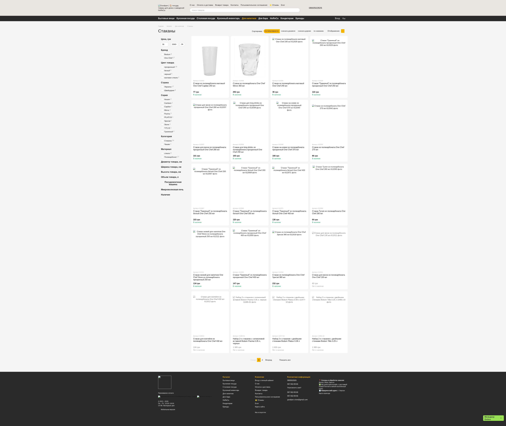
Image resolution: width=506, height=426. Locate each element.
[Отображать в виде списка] (346, 31)
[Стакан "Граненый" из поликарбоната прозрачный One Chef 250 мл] (329, 57)
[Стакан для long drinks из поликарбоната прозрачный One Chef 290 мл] (250, 121)
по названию (319, 31)
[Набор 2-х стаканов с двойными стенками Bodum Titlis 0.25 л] (329, 313)
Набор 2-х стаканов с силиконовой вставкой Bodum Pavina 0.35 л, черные (248, 341)
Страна (165, 82)
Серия (164, 95)
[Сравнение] (332, 8)
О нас (192, 5)
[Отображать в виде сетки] (342, 31)
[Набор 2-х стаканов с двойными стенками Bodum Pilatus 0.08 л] (289, 313)
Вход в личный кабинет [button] (264, 380)
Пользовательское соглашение (254, 5)
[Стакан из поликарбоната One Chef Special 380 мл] (289, 249)
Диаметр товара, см (171, 162)
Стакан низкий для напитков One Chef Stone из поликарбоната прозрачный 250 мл (208, 277)
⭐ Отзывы (274, 5)
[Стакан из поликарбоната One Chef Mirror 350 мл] (250, 57)
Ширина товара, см (171, 167)
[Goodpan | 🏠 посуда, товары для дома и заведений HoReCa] (164, 382)
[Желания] (339, 8)
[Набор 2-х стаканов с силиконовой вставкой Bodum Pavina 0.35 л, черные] (250, 313)
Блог (283, 5)
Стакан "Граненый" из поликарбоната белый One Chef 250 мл (210, 212)
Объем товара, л (170, 177)
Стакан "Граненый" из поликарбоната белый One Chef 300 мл (250, 212)
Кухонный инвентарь (228, 18)
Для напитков (249, 18)
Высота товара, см (171, 172)
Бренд (164, 50)
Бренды (300, 18)
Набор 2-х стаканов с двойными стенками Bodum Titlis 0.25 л (326, 340)
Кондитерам (287, 18)
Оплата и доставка (205, 5)
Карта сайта (260, 407)
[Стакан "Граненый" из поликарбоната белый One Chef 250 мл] (210, 185)
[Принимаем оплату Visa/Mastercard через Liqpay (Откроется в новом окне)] (177, 396)
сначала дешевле (288, 31)
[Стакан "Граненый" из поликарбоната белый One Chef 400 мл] (289, 185)
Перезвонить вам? (294, 388)
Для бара (263, 18)
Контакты (235, 5)
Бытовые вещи (166, 18)
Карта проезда (324, 393)
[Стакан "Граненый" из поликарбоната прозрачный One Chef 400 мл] (250, 249)
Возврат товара (221, 5)
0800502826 (315, 8)
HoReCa (274, 18)
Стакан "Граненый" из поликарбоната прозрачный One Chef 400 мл (250, 276)
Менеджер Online (493, 418)
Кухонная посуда (186, 18)
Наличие (165, 194)
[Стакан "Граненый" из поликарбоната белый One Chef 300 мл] (250, 185)
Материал (166, 149)
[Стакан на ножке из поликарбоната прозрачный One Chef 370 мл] (289, 121)
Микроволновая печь (172, 189)
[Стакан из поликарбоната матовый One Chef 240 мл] (289, 57)
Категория (166, 136)
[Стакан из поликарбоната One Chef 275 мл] (329, 121)
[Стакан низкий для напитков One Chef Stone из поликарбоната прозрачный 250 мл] (210, 249)
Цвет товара (167, 63)
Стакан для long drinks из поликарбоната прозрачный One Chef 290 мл (247, 149)
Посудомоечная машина (173, 183)
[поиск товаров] (298, 10)
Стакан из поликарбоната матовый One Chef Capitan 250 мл (209, 84)
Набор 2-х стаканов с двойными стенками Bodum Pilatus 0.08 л (286, 340)
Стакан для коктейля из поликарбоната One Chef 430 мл (207, 340)
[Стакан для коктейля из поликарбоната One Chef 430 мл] (210, 313)
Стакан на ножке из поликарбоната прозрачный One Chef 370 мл (288, 148)
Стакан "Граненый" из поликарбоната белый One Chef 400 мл (289, 212)
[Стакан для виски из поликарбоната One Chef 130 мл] (329, 249)
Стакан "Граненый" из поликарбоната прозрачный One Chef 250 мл (329, 84)
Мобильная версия (167, 409)
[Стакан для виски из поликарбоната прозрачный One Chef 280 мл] (210, 121)
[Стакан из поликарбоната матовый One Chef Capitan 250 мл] (210, 57)
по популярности (271, 31)
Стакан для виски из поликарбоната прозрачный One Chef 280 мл (209, 148)
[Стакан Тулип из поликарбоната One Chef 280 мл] (329, 185)
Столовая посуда (206, 18)
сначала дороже (304, 31)
